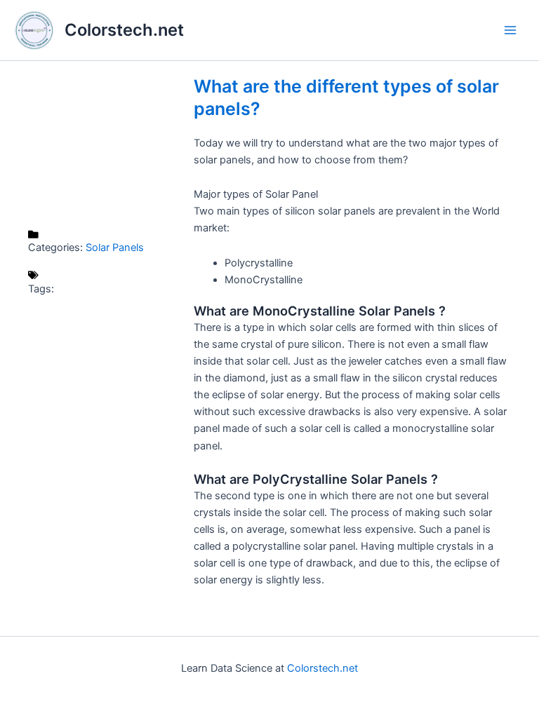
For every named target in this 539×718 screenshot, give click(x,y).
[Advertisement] (104, 145)
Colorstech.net (124, 30)
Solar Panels (115, 247)
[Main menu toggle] (510, 30)
